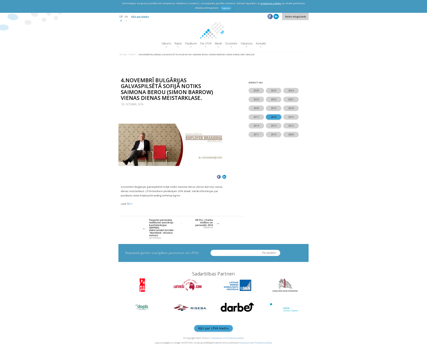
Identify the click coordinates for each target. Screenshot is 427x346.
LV (121, 16)
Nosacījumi (244, 342)
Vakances (247, 43)
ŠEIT (130, 203)
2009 (291, 134)
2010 (273, 134)
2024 (291, 90)
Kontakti (261, 43)
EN (126, 16)
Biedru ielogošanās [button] (295, 16)
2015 (291, 116)
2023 (256, 99)
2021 (291, 99)
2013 (273, 125)
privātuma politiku (271, 3)
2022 (273, 99)
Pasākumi (191, 43)
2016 (273, 116)
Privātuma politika (263, 342)
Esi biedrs (231, 43)
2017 (256, 116)
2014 (256, 125)
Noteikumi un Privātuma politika (228, 338)
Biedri (218, 43)
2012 (291, 125)
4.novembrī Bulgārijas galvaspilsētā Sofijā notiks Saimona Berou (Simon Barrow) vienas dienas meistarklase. (196, 54)
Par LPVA (205, 43)
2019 (273, 108)
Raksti (178, 43)
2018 (291, 108)
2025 (273, 90)
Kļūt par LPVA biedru (213, 328)
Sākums (166, 43)
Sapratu (226, 8)
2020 (256, 108)
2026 (256, 90)
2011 (256, 134)
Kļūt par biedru (140, 16)
